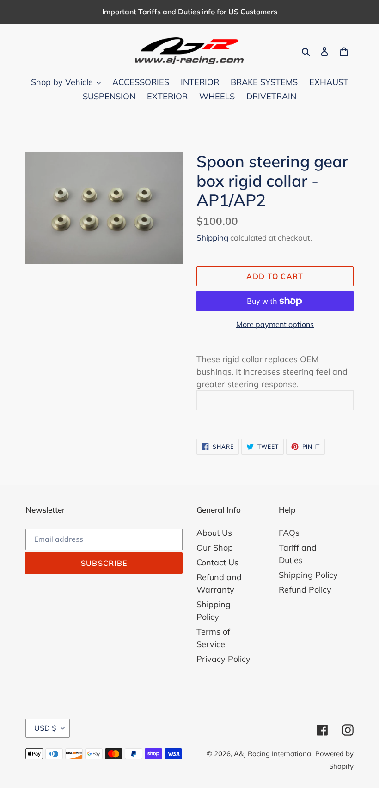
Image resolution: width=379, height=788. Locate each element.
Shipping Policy (308, 575)
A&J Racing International (273, 753)
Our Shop (214, 547)
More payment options (275, 324)
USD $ (45, 728)
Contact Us (217, 562)
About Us (214, 532)
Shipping (212, 237)
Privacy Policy (223, 659)
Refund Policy (305, 589)
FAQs (289, 532)
